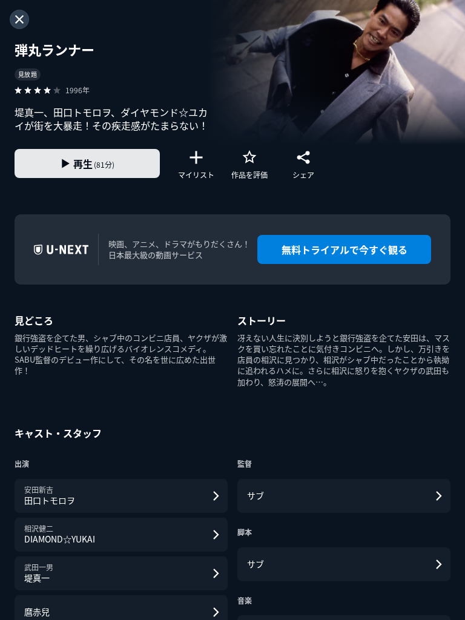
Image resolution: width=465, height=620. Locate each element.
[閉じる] (19, 19)
